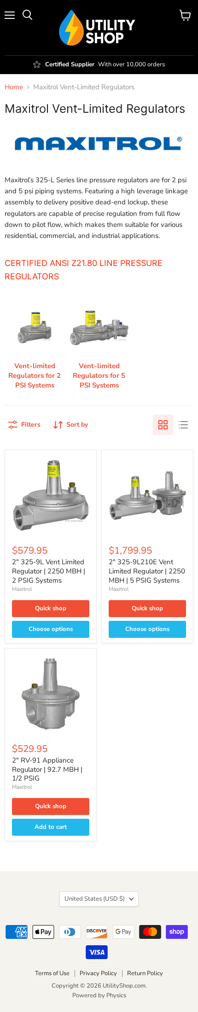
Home (14, 87)
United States (94, 899)
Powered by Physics (99, 995)
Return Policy (145, 973)
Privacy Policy (98, 973)
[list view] (183, 425)
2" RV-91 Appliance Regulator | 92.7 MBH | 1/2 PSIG (47, 769)
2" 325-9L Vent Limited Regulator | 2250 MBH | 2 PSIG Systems (48, 570)
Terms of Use (52, 973)
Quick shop (50, 608)
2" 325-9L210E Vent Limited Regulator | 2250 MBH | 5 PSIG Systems (147, 570)
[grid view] (163, 425)
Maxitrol (22, 589)
